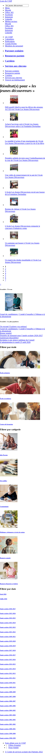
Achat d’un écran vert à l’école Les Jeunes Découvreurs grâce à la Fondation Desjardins (22, 125)
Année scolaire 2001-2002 (8, 724)
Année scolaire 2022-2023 (8, 627)
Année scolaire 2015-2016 (8, 659)
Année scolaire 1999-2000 (8, 733)
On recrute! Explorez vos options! (13, 326)
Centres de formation (6, 424)
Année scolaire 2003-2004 (8, 715)
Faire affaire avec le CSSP (15, 743)
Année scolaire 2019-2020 (8, 641)
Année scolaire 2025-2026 (8, 613)
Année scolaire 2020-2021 (8, 636)
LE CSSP (9, 37)
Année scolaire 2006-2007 (8, 701)
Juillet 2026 (3, 599)
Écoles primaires (5, 373)
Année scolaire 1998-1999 (8, 738)
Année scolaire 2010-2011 (8, 682)
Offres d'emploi (14, 745)
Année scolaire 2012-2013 (8, 673)
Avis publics (3, 481)
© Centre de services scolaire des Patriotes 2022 (24, 752)
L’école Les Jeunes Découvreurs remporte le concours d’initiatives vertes (22, 227)
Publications (10, 41)
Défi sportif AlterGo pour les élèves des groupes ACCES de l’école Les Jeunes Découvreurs (24, 108)
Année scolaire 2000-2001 (8, 729)
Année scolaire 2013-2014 (8, 669)
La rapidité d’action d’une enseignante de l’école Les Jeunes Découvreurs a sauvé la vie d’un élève (24, 142)
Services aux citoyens (15, 66)
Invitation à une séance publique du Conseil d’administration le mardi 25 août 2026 (17, 341)
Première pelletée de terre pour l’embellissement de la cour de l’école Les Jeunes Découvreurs (25, 159)
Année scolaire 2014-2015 (8, 664)
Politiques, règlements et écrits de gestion (12, 532)
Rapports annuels (5, 558)
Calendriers (9, 39)
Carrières (9, 61)
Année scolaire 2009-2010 (8, 687)
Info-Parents (4, 455)
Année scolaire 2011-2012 (8, 678)
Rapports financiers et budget (9, 583)
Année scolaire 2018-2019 (8, 646)
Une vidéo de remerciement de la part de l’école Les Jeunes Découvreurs (24, 176)
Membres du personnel (14, 46)
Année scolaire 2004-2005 (8, 710)
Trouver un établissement (15, 80)
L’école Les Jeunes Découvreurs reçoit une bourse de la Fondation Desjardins (25, 193)
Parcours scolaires (14, 50)
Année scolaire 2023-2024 (8, 622)
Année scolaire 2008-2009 (8, 692)
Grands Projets (11, 44)
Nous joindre (13, 748)
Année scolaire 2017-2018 (8, 650)
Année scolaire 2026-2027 (8, 609)
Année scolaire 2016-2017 (8, 655)
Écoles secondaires (5, 398)
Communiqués (4, 506)
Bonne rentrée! (6, 333)
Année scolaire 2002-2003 (8, 719)
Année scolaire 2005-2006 (8, 706)
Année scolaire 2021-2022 (8, 632)
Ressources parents (14, 55)
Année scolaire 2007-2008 (8, 696)
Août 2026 (3, 594)
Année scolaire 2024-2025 (8, 618)
